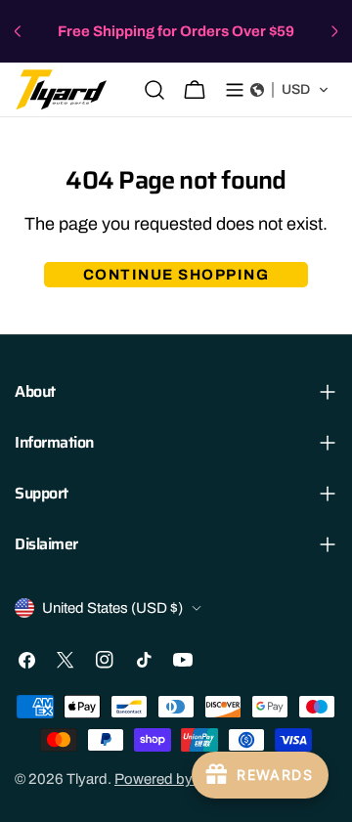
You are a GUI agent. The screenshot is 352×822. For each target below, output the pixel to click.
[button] (289, 90)
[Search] (154, 89)
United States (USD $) (112, 608)
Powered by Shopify (179, 779)
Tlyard (87, 779)
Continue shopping (176, 274)
